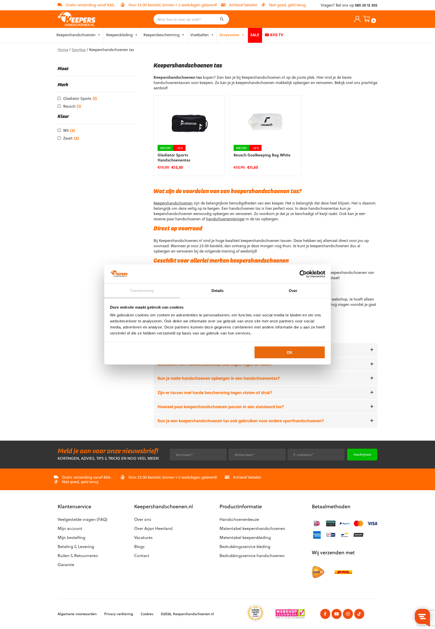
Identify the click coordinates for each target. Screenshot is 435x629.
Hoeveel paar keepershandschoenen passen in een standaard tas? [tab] (221, 406)
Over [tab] (293, 290)
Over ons (142, 519)
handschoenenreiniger (225, 219)
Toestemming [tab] (142, 290)
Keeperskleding (119, 34)
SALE (254, 34)
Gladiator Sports (80, 98)
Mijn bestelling (71, 537)
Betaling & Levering (76, 546)
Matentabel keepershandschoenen (252, 528)
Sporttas (78, 49)
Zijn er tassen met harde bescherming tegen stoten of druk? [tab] (215, 392)
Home (63, 49)
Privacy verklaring (118, 613)
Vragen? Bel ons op (349, 5)
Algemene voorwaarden (77, 613)
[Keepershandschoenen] (76, 19)
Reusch (72, 106)
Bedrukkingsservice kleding (245, 546)
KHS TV (276, 34)
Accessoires (229, 34)
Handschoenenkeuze (239, 519)
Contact (141, 555)
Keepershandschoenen (75, 34)
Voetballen (199, 34)
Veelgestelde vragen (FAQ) (82, 519)
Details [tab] (217, 290)
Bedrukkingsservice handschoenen (252, 555)
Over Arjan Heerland (153, 528)
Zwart (71, 138)
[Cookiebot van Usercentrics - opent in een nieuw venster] (303, 274)
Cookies (147, 613)
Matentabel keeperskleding (245, 537)
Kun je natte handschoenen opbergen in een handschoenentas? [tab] (219, 378)
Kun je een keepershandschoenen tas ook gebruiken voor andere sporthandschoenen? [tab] (241, 421)
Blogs (139, 546)
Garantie (66, 564)
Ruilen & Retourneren (78, 555)
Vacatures (143, 537)
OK (290, 352)
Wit (69, 130)
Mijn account (70, 528)
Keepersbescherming (161, 34)
